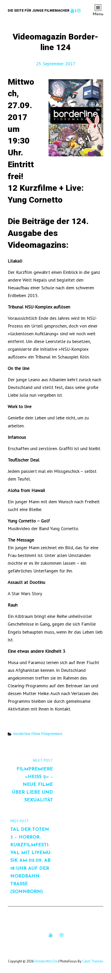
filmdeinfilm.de (45, 961)
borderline (21, 733)
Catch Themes (92, 961)
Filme (35, 733)
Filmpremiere (51, 733)
